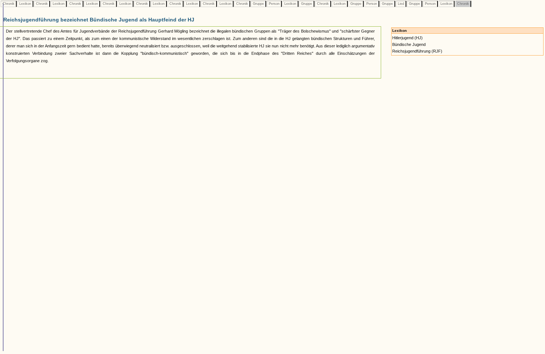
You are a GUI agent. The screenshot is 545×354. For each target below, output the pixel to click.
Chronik (8, 4)
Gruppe (258, 4)
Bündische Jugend (409, 44)
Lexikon (25, 4)
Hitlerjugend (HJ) (407, 38)
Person (274, 4)
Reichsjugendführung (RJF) (417, 51)
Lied (401, 4)
